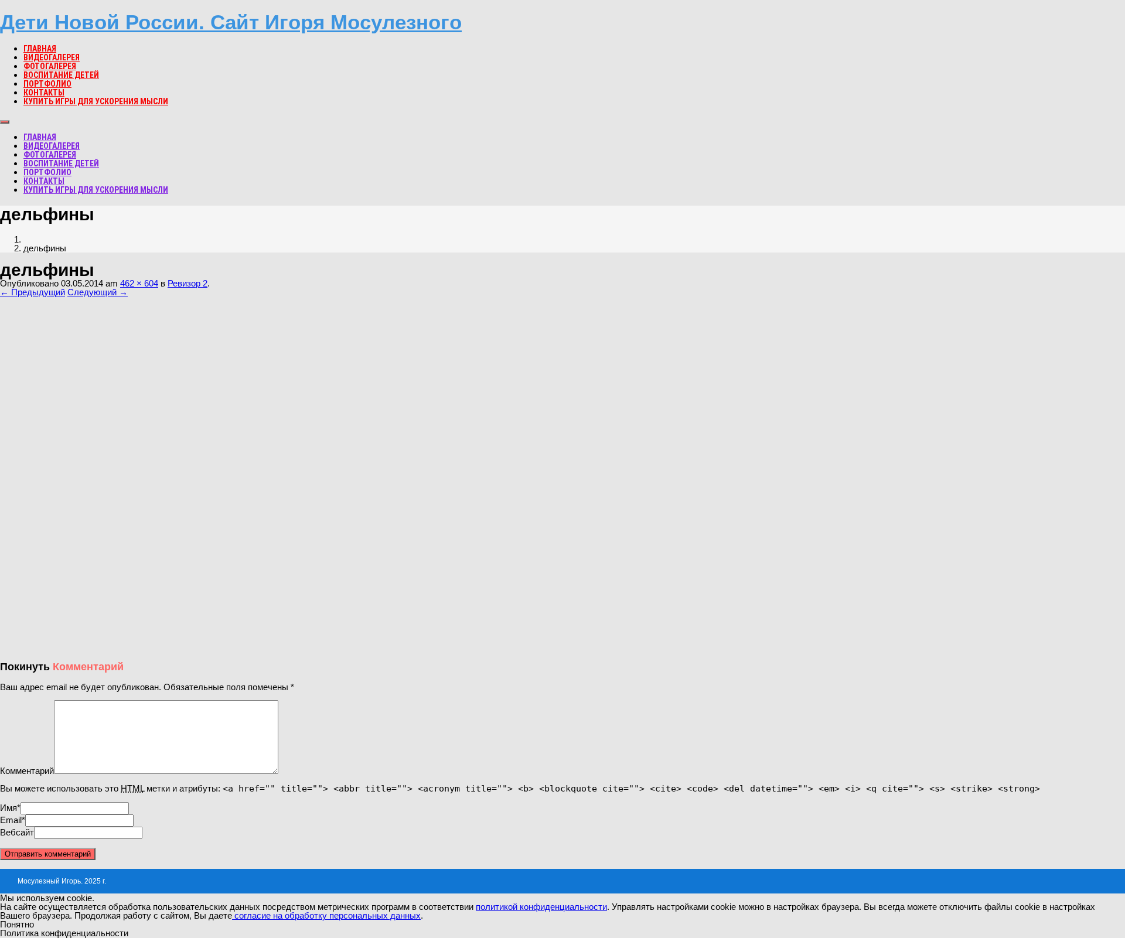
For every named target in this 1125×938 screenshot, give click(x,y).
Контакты (43, 92)
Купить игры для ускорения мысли (95, 101)
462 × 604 (139, 283)
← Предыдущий (32, 292)
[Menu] (4, 122)
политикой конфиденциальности (541, 907)
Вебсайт (17, 832)
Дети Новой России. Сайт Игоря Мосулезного (231, 22)
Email (11, 820)
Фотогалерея (49, 66)
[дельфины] (135, 647)
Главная (39, 48)
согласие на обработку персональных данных (326, 915)
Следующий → (97, 292)
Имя (8, 808)
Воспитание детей (61, 75)
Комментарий (27, 771)
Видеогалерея (51, 57)
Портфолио (47, 83)
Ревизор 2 (187, 283)
